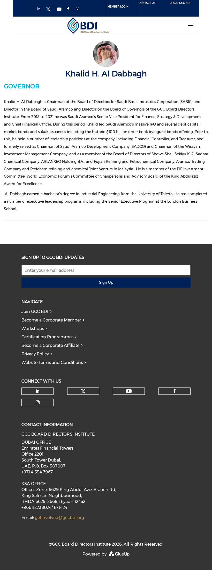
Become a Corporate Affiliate (50, 345)
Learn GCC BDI (180, 3)
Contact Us (147, 3)
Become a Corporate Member (51, 320)
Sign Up (106, 282)
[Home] (88, 26)
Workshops (32, 328)
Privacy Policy (35, 354)
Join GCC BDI (34, 311)
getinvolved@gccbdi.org (59, 517)
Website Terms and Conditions (52, 362)
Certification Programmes (47, 336)
